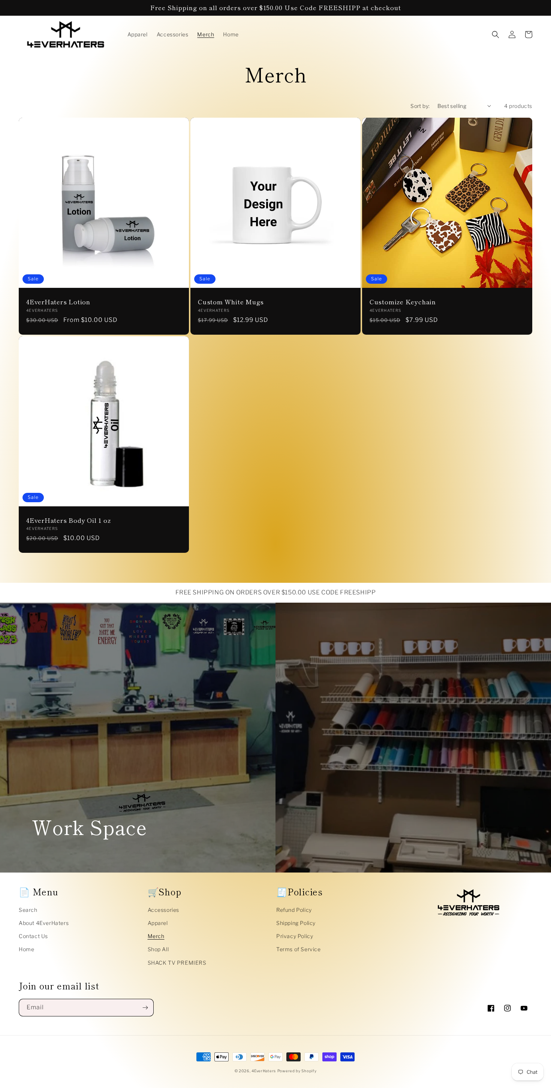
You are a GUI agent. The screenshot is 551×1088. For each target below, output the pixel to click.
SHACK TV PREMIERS (177, 962)
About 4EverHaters (44, 923)
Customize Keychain (403, 302)
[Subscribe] (145, 1007)
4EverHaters (264, 1071)
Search (28, 910)
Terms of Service (298, 949)
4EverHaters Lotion (58, 302)
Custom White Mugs (231, 302)
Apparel (158, 923)
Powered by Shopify (297, 1071)
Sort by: (420, 106)
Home (26, 949)
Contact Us (33, 936)
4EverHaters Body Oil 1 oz (68, 520)
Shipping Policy (296, 923)
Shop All (158, 949)
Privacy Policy (294, 936)
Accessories (164, 910)
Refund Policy (294, 910)
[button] (495, 34)
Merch (156, 936)
